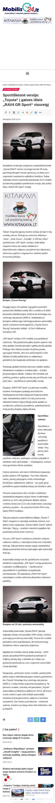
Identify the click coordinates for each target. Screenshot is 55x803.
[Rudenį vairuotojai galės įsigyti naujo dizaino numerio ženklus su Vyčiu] (45, 771)
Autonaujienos (11, 89)
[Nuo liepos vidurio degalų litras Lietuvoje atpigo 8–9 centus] (45, 737)
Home (5, 85)
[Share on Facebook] (10, 112)
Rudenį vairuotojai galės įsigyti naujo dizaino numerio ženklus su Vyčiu (19, 771)
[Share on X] (14, 112)
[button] (27, 73)
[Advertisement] (27, 48)
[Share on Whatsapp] (18, 112)
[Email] (27, 112)
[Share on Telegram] (23, 112)
